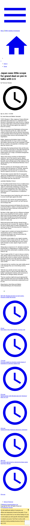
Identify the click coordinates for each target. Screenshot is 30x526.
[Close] (28, 510)
